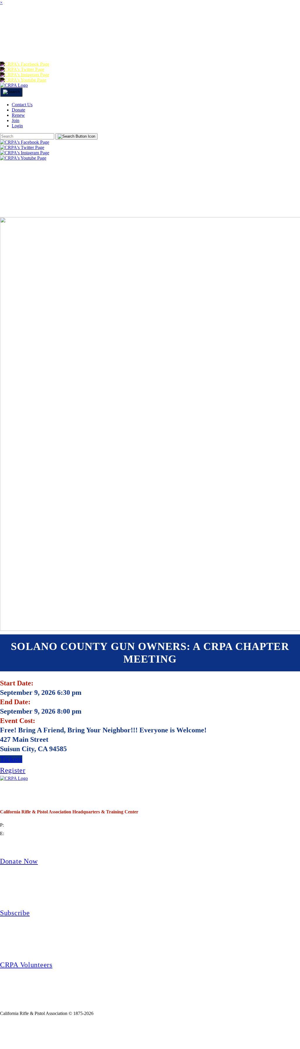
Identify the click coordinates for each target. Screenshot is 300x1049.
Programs (156, 22)
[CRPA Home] (14, 85)
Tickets (11, 759)
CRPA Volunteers (26, 965)
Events (227, 22)
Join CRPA (37, 1032)
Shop (13, 45)
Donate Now (19, 861)
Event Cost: (17, 720)
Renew (137, 45)
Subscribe (15, 913)
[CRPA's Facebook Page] (24, 64)
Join (72, 22)
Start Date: (16, 683)
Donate (101, 45)
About (43, 22)
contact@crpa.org (21, 833)
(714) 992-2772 (19, 824)
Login (195, 45)
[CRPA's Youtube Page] (23, 79)
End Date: (15, 702)
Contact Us (22, 104)
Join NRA (96, 1032)
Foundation (54, 45)
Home (11, 22)
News (195, 22)
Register (12, 770)
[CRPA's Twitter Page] (22, 69)
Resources (271, 22)
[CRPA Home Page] (14, 778)
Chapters (108, 22)
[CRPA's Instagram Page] (24, 74)
